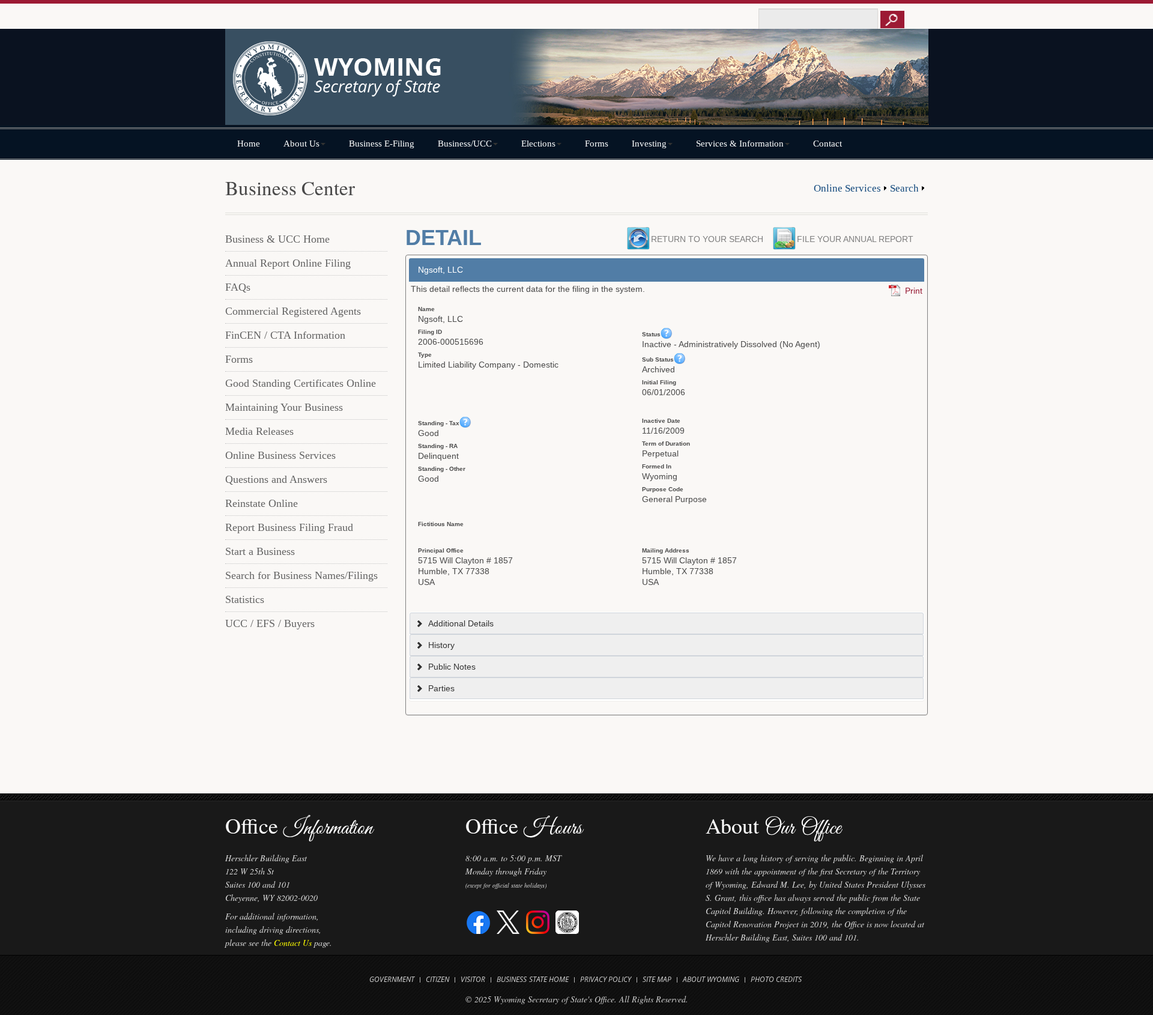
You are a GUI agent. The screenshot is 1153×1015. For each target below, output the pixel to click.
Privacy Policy (605, 979)
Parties (441, 688)
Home (248, 143)
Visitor (473, 979)
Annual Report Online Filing (288, 263)
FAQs (237, 287)
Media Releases (259, 431)
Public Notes (452, 666)
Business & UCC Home (277, 239)
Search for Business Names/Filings (301, 575)
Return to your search (707, 239)
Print (913, 290)
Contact (827, 143)
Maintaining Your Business (284, 407)
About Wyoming (711, 979)
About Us (301, 143)
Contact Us (293, 942)
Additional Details (461, 623)
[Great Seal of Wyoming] (567, 921)
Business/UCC (465, 143)
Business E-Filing (381, 143)
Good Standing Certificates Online (300, 383)
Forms (596, 143)
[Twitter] (508, 921)
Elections (538, 143)
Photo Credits (776, 979)
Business (512, 979)
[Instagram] (537, 921)
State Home (549, 979)
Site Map (657, 979)
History (441, 645)
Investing (649, 143)
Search (904, 188)
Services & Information (740, 143)
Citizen (437, 979)
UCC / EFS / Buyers (270, 623)
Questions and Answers (276, 479)
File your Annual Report (859, 239)
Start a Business (260, 551)
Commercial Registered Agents (293, 311)
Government (391, 979)
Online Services (847, 188)
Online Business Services (280, 455)
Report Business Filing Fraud (289, 527)
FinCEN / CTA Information (285, 335)
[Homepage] (576, 82)
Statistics (244, 599)
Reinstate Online (261, 503)
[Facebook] (478, 921)
